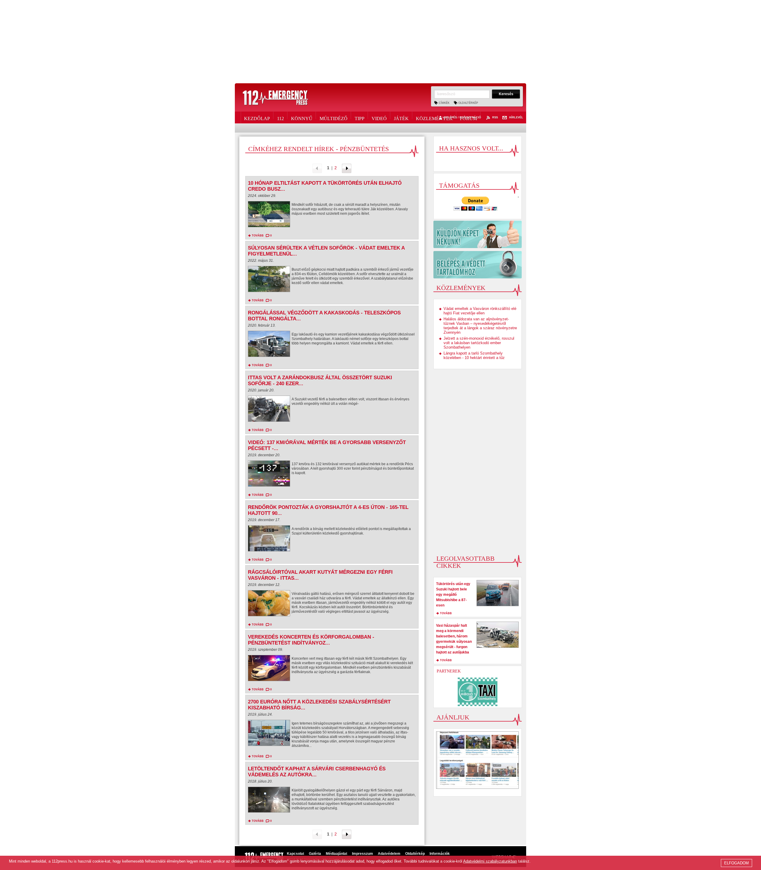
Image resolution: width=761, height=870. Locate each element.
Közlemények (434, 117)
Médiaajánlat (336, 854)
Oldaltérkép (468, 102)
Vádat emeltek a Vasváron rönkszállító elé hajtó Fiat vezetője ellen (480, 310)
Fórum (468, 117)
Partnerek (449, 671)
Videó (379, 117)
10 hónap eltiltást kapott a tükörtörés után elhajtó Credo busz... (325, 186)
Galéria (315, 854)
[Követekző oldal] (346, 168)
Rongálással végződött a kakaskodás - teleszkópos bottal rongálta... (324, 316)
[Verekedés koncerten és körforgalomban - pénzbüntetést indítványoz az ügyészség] (269, 669)
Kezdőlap (257, 117)
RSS (495, 117)
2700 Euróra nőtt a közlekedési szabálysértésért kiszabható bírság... (319, 705)
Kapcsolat (295, 854)
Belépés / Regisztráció (462, 117)
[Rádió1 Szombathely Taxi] (477, 692)
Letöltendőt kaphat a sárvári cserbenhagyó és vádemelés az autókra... (317, 771)
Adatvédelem (389, 854)
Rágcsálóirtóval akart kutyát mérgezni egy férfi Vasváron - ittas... (320, 575)
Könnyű (301, 117)
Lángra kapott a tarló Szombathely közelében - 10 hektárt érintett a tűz (474, 355)
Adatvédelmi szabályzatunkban (490, 861)
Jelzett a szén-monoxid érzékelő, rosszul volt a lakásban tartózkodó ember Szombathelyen (479, 342)
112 (280, 117)
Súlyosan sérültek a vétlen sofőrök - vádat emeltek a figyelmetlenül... (326, 251)
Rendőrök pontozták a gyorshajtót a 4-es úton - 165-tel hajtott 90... (328, 510)
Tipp (359, 117)
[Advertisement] (380, 41)
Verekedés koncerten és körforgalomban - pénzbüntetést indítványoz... (311, 640)
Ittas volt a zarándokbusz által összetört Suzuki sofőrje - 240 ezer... (320, 380)
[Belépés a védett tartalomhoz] (477, 264)
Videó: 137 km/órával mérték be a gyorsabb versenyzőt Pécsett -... (327, 445)
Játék (401, 117)
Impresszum (362, 854)
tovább (258, 235)
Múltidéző (334, 117)
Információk (440, 854)
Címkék (444, 102)
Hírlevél (516, 117)
